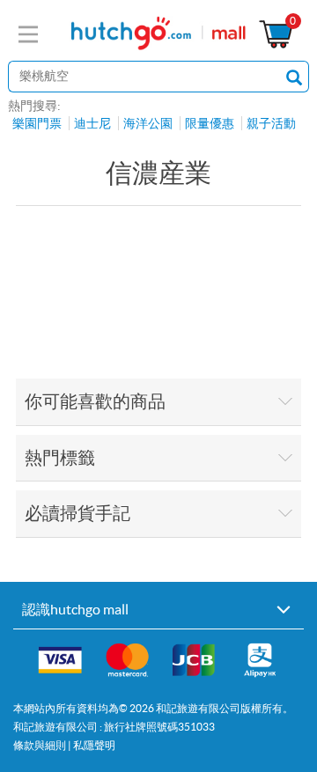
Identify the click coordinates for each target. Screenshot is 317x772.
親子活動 (271, 123)
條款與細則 (39, 745)
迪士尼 (92, 123)
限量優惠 (209, 123)
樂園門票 (37, 123)
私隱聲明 (94, 745)
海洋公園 (148, 123)
